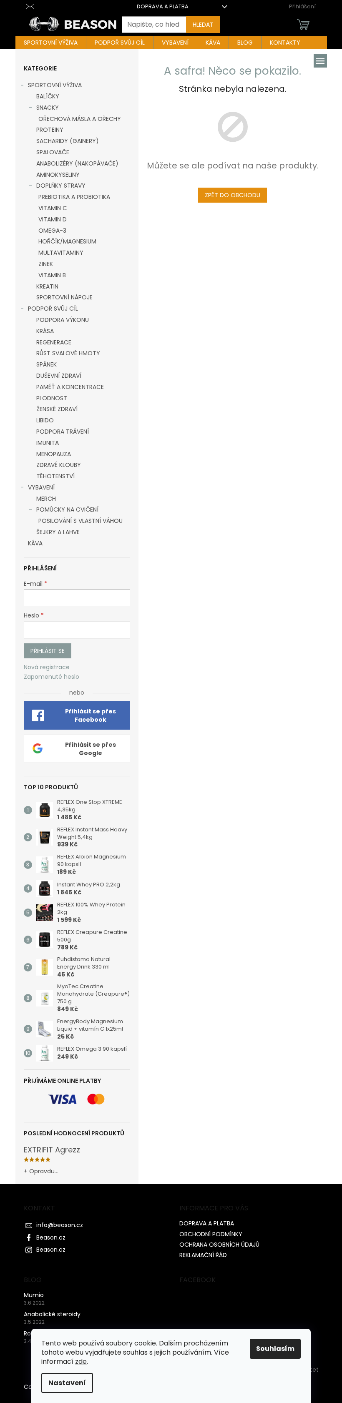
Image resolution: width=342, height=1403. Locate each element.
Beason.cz (50, 1237)
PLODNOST (51, 398)
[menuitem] (50, 42)
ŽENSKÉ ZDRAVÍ (57, 409)
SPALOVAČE (52, 152)
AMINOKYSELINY (58, 175)
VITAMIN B (52, 275)
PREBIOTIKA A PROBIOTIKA (74, 197)
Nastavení (67, 1383)
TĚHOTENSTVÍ (55, 476)
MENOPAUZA (53, 454)
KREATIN (47, 286)
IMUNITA (47, 443)
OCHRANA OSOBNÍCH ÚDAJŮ (219, 1244)
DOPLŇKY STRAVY (61, 185)
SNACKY (47, 107)
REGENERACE (53, 342)
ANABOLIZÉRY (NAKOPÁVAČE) (77, 163)
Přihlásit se (47, 651)
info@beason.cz (59, 1225)
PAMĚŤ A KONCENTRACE (70, 387)
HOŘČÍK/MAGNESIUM (67, 241)
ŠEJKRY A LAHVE (58, 532)
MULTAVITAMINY (60, 252)
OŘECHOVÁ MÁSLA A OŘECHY (79, 119)
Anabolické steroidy (52, 1314)
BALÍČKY (47, 96)
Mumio (34, 1295)
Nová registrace (47, 667)
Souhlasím (275, 1348)
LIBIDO (45, 420)
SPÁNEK (46, 364)
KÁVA (35, 543)
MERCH (46, 498)
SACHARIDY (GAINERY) (67, 141)
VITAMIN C (52, 208)
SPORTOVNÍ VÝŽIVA (55, 85)
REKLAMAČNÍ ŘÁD (203, 1255)
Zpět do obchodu (232, 195)
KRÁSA (45, 331)
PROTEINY (49, 129)
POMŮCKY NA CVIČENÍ (67, 509)
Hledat (203, 24)
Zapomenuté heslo (51, 677)
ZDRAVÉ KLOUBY (58, 465)
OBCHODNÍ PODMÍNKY (210, 1234)
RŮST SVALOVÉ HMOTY (68, 353)
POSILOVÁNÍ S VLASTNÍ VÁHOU (80, 521)
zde (81, 1361)
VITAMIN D (52, 219)
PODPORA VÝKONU (62, 320)
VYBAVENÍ (41, 487)
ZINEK (45, 264)
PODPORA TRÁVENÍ (62, 431)
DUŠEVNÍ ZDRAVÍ (58, 375)
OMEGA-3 (52, 230)
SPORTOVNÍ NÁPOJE (64, 297)
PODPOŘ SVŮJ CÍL (53, 308)
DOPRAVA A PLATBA (163, 6)
